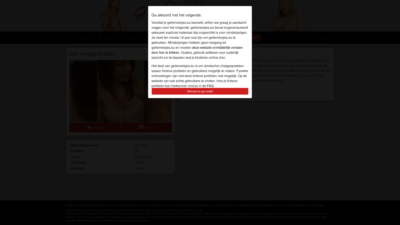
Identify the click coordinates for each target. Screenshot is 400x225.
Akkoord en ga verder (200, 91)
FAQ (210, 85)
